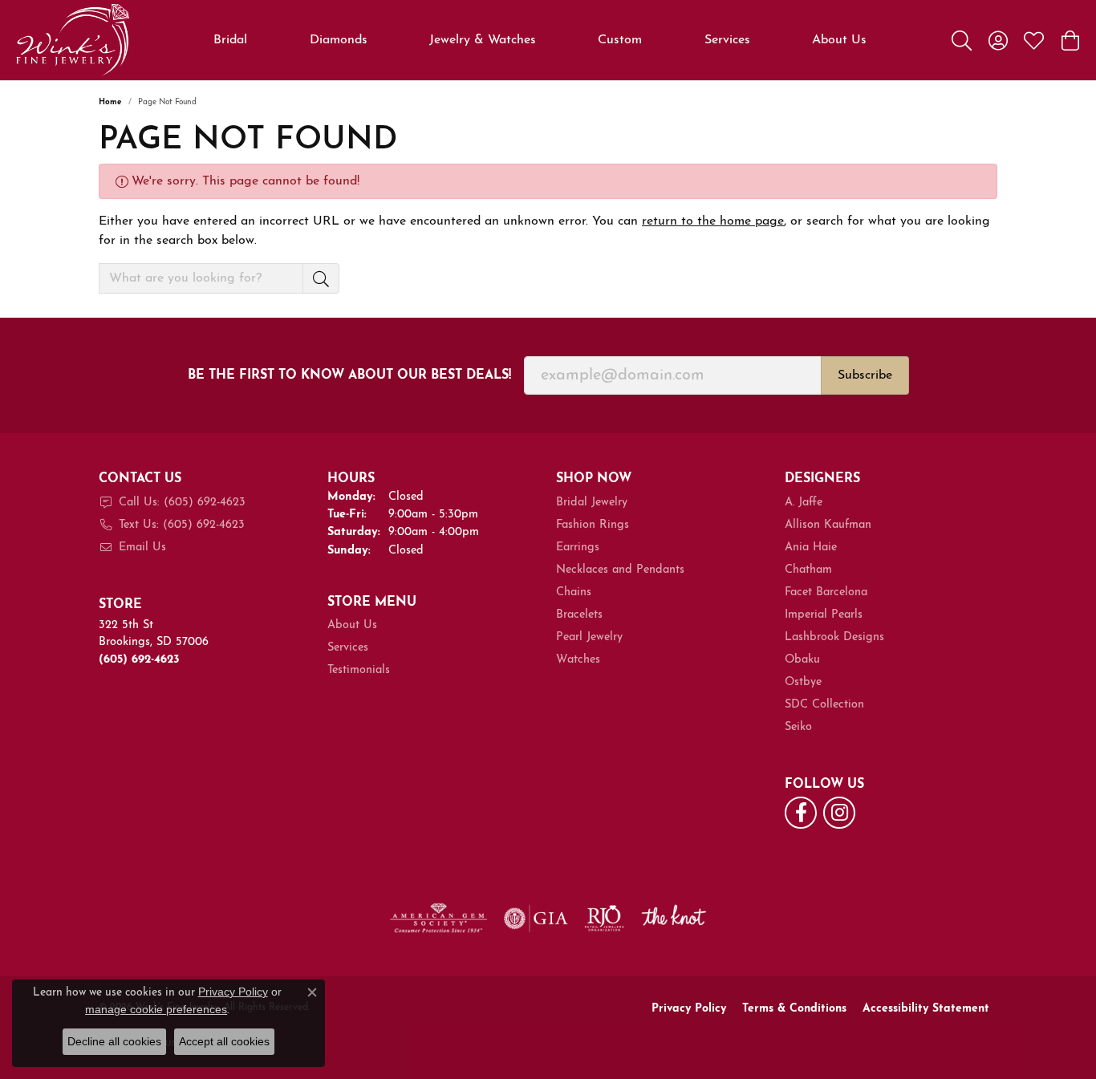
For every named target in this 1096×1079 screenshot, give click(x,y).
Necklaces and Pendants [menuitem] (620, 570)
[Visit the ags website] (438, 918)
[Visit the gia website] (536, 918)
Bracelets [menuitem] (579, 615)
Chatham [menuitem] (808, 570)
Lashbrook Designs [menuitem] (834, 637)
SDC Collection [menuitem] (824, 705)
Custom (620, 40)
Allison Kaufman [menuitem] (828, 525)
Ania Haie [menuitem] (811, 548)
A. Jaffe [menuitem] (803, 503)
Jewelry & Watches (482, 40)
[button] (962, 40)
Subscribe (865, 375)
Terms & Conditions (794, 1009)
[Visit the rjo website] (604, 918)
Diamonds (338, 40)
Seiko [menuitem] (798, 727)
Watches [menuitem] (578, 660)
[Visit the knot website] (673, 918)
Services (727, 40)
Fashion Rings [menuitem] (592, 525)
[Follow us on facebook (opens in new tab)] (801, 813)
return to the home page (713, 221)
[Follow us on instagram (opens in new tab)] (839, 813)
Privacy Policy (689, 1009)
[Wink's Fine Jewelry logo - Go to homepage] (72, 40)
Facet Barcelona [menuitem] (826, 592)
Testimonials (358, 670)
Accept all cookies (224, 1041)
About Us (839, 40)
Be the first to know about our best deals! (349, 375)
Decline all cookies (114, 1041)
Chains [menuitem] (573, 592)
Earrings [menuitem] (577, 548)
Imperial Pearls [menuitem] (824, 615)
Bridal (230, 40)
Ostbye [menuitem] (803, 682)
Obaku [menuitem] (802, 660)
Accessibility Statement (926, 1009)
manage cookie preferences (156, 1009)
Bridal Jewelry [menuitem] (591, 503)
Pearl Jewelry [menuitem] (589, 637)
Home (110, 102)
